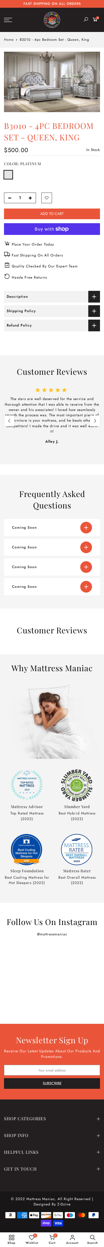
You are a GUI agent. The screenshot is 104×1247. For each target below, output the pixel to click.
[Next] (95, 420)
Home (9, 39)
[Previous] (9, 420)
